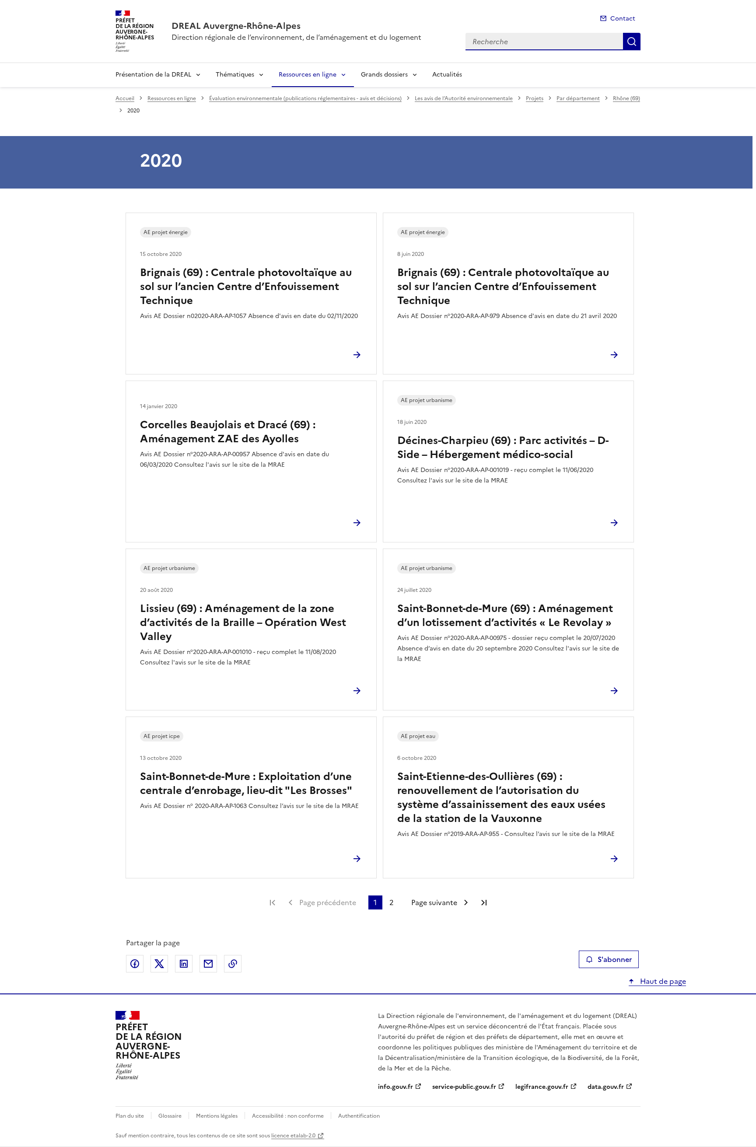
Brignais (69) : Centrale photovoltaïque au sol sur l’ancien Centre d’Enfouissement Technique (246, 286)
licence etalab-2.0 (293, 1136)
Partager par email (208, 963)
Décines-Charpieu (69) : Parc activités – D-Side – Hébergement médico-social (503, 447)
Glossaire (170, 1116)
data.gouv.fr (606, 1086)
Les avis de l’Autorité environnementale (464, 98)
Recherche (631, 41)
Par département (578, 98)
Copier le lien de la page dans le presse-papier (233, 963)
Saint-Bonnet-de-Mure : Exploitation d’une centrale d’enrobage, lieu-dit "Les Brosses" (246, 783)
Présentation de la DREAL (153, 74)
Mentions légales (217, 1116)
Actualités (447, 74)
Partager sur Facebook (135, 963)
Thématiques (235, 74)
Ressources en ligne (307, 74)
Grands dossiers (384, 74)
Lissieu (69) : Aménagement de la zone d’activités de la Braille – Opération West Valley (243, 622)
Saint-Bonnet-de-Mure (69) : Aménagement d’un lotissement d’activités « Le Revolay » (505, 615)
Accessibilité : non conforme (288, 1116)
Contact (622, 18)
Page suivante (434, 902)
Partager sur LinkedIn (183, 963)
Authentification (359, 1116)
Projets (534, 98)
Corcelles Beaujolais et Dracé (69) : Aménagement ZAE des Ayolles (227, 432)
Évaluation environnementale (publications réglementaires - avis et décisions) (305, 98)
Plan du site (130, 1116)
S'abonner (615, 959)
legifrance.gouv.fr (541, 1086)
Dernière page (484, 902)
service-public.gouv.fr (464, 1086)
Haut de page (662, 981)
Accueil (125, 98)
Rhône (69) (626, 98)
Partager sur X (159, 963)
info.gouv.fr (395, 1086)
